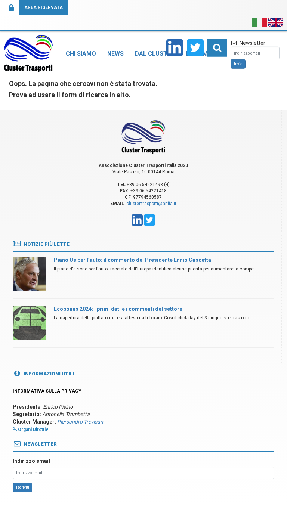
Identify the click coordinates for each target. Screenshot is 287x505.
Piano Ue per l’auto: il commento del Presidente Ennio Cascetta (132, 260)
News (115, 53)
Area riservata (43, 7)
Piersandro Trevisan (80, 422)
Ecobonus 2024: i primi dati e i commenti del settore (118, 309)
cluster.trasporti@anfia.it (151, 203)
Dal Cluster (155, 53)
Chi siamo (81, 53)
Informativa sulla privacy (47, 391)
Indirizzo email (31, 461)
